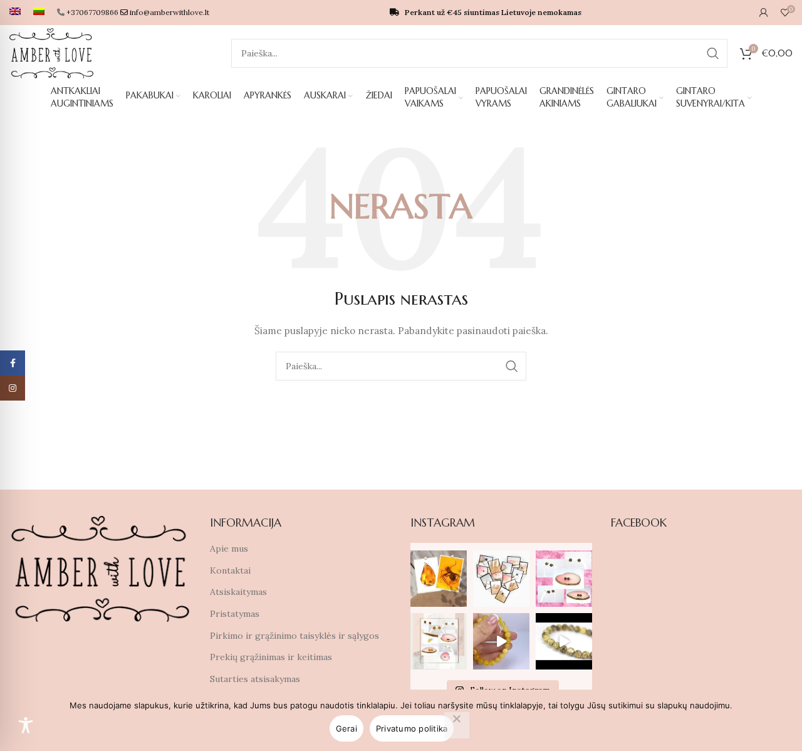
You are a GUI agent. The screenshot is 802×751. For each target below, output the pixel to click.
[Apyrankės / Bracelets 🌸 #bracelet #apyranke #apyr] (564, 641)
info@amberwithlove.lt (169, 12)
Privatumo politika (412, 728)
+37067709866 (92, 12)
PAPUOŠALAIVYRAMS (501, 97)
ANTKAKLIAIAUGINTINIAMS (82, 97)
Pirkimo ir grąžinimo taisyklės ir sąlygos (294, 635)
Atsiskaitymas (238, 591)
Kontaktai (230, 570)
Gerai (346, 728)
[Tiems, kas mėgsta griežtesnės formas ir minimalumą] (438, 641)
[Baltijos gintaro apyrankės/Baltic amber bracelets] (501, 641)
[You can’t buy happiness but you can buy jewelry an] (501, 578)
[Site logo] (51, 52)
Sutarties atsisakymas (255, 679)
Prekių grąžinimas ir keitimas (271, 657)
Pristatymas (234, 613)
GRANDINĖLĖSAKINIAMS (566, 97)
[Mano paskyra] (763, 12)
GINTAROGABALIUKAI (632, 97)
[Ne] (456, 725)
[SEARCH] (713, 53)
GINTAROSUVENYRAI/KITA (710, 97)
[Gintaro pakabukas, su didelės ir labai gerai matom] (438, 578)
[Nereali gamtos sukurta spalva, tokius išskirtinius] (564, 578)
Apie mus (229, 548)
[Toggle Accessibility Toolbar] (25, 725)
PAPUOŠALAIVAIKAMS (430, 97)
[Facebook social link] (12, 363)
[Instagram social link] (12, 388)
